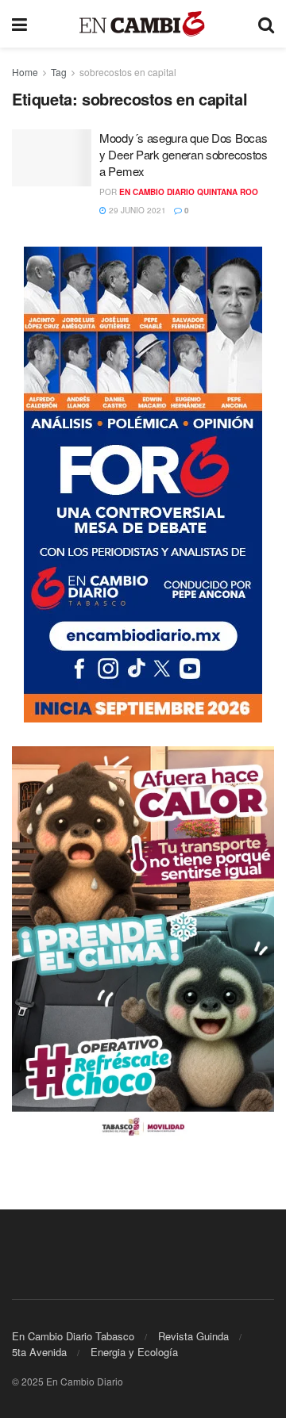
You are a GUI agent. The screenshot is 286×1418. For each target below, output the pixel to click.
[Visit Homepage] (142, 24)
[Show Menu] (19, 24)
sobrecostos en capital (127, 72)
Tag (59, 72)
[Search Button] (266, 24)
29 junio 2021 (136, 210)
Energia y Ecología (134, 1351)
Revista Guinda (193, 1335)
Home (25, 72)
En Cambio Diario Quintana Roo (188, 191)
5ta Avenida (39, 1351)
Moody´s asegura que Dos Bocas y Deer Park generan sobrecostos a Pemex (183, 154)
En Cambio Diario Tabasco (73, 1335)
